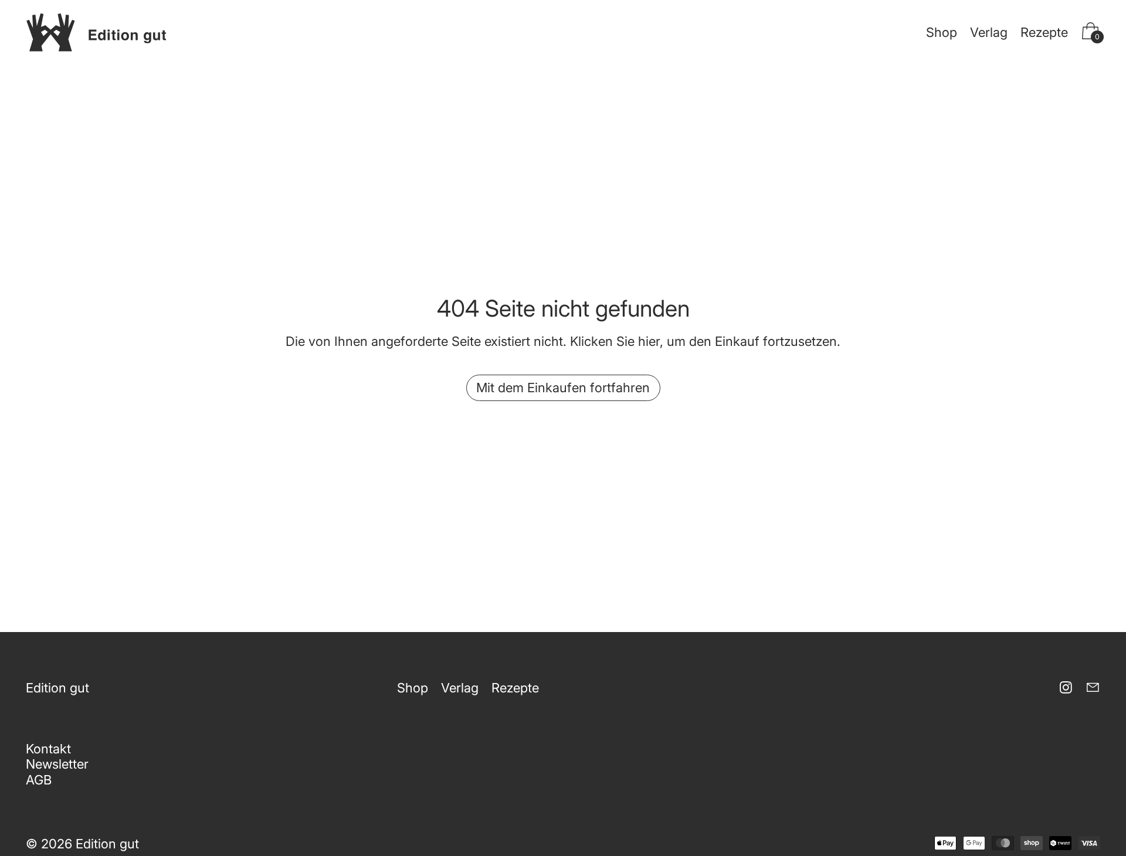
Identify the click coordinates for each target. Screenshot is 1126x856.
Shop (941, 32)
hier (649, 341)
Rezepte (1044, 32)
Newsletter (57, 764)
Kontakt (48, 748)
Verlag (989, 32)
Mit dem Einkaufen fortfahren (563, 387)
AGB (39, 779)
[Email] (1093, 687)
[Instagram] (1066, 687)
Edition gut (107, 843)
